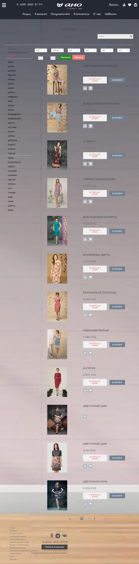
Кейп (10, 101)
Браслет (12, 75)
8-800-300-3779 (29, 4)
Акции (26, 14)
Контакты (81, 14)
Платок (11, 149)
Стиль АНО (13, 49)
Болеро (12, 71)
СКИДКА (12, 56)
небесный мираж (96, 331)
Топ (10, 188)
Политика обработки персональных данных (49, 553)
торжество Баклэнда (99, 179)
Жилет (11, 88)
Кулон (11, 132)
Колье (11, 110)
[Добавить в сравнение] (85, 88)
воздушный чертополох (101, 104)
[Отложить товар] (91, 88)
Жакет (11, 84)
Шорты (11, 206)
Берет (11, 62)
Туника (11, 193)
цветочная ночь (95, 482)
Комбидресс (14, 114)
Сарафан (12, 175)
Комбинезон (14, 119)
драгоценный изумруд (100, 217)
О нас (97, 14)
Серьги (11, 184)
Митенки (12, 140)
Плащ (10, 158)
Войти (114, 4)
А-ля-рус (89, 142)
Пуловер (12, 171)
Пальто (11, 145)
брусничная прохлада (100, 293)
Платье (11, 153)
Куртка (11, 136)
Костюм (12, 127)
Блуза (11, 66)
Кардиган (12, 97)
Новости (111, 14)
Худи (10, 197)
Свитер (11, 180)
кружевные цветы (96, 255)
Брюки (11, 79)
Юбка (10, 210)
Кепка (11, 106)
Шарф (11, 201)
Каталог (41, 14)
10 (88, 518)
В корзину (117, 80)
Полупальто (14, 162)
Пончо (11, 167)
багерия (89, 368)
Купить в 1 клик (95, 80)
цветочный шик (95, 406)
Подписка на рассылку (54, 547)
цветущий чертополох (100, 66)
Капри (11, 92)
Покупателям (60, 14)
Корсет (11, 123)
